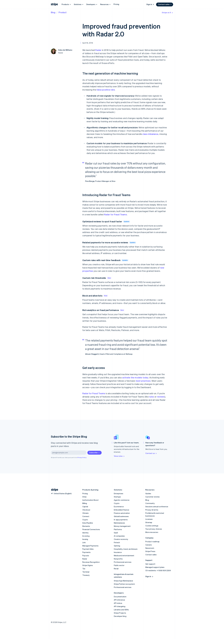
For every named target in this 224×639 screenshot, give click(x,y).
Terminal (85, 572)
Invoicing (85, 536)
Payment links (88, 549)
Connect (85, 516)
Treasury (86, 575)
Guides (148, 493)
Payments (86, 552)
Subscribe (93, 452)
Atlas (84, 497)
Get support (150, 564)
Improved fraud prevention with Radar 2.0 (121, 30)
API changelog (119, 606)
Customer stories (152, 497)
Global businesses (121, 516)
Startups (117, 497)
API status (118, 603)
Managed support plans (154, 567)
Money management (122, 526)
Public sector (119, 565)
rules (151, 396)
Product (62, 12)
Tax (83, 568)
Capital (85, 506)
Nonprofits (118, 559)
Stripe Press (150, 551)
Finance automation (122, 513)
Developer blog (120, 616)
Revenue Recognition (91, 562)
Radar (98, 50)
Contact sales (164, 4)
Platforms (118, 529)
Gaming (117, 546)
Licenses (149, 519)
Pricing (116, 4)
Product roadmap (152, 541)
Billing (84, 503)
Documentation (120, 596)
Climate (85, 513)
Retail (116, 568)
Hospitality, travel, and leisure (125, 549)
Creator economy (121, 539)
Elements (86, 526)
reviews (161, 396)
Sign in (149, 4)
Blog (53, 12)
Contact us (150, 453)
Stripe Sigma (87, 565)
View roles (118, 456)
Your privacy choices (153, 529)
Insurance (118, 552)
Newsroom (149, 548)
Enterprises (118, 493)
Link (84, 542)
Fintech (117, 542)
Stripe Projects (120, 613)
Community (150, 503)
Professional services (122, 562)
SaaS (116, 532)
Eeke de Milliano (65, 50)
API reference (119, 600)
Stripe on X (166, 12)
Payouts (85, 555)
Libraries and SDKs (121, 609)
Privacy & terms (151, 510)
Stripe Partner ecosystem (124, 584)
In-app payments (121, 519)
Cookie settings (151, 525)
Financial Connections (91, 529)
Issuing (85, 539)
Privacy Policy (81, 457)
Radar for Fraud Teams (115, 214)
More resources (151, 532)
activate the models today (135, 377)
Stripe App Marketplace (123, 581)
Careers (148, 545)
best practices (143, 380)
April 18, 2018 (87, 43)
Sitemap (148, 522)
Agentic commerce (121, 500)
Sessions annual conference (156, 506)
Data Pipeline (87, 523)
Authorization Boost (90, 500)
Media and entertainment (124, 555)
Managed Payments (90, 546)
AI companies (119, 536)
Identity (85, 532)
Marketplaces (119, 523)
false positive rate (106, 89)
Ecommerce (119, 506)
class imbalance (150, 134)
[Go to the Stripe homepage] (53, 489)
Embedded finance (121, 510)
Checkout (86, 510)
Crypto (85, 519)
